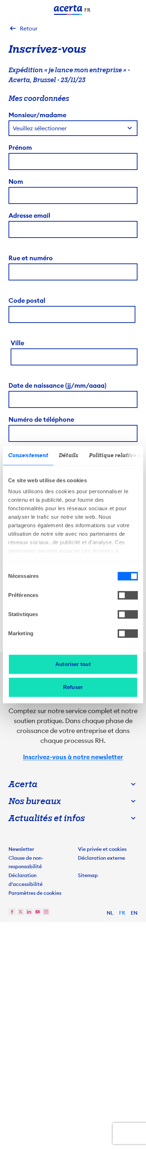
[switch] (128, 595)
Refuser (73, 687)
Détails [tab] (68, 455)
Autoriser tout (72, 664)
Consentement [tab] (28, 455)
